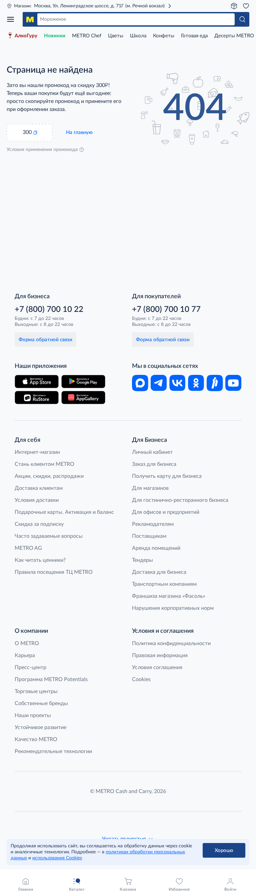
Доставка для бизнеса (159, 572)
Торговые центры (36, 691)
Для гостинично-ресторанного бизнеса (180, 500)
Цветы (115, 35)
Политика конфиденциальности (171, 643)
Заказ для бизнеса (154, 464)
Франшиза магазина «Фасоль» (168, 596)
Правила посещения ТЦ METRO (54, 572)
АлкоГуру (26, 35)
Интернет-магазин (37, 452)
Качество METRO (36, 739)
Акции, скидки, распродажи (49, 476)
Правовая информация (160, 655)
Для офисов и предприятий (165, 512)
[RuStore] (37, 397)
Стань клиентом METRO (44, 464)
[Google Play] (83, 381)
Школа (138, 35)
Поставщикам (149, 536)
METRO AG (28, 548)
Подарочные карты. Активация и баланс (64, 512)
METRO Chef (86, 35)
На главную (79, 132)
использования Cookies (57, 858)
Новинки (54, 35)
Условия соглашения (157, 667)
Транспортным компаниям (164, 584)
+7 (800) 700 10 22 (49, 310)
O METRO (27, 643)
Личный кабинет (152, 452)
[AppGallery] (83, 397)
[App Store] (37, 381)
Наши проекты (33, 715)
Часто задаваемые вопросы (49, 536)
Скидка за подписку (39, 524)
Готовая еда (194, 35)
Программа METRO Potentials (51, 679)
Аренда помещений (156, 548)
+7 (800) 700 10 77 (166, 310)
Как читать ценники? (40, 560)
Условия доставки (37, 500)
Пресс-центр (30, 667)
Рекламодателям (153, 524)
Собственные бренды (41, 703)
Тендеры (142, 560)
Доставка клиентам (39, 488)
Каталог (12, 19)
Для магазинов (150, 488)
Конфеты (163, 35)
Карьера (25, 655)
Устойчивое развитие (40, 727)
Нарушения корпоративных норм (173, 608)
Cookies (141, 679)
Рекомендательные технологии (53, 751)
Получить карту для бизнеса (167, 476)
